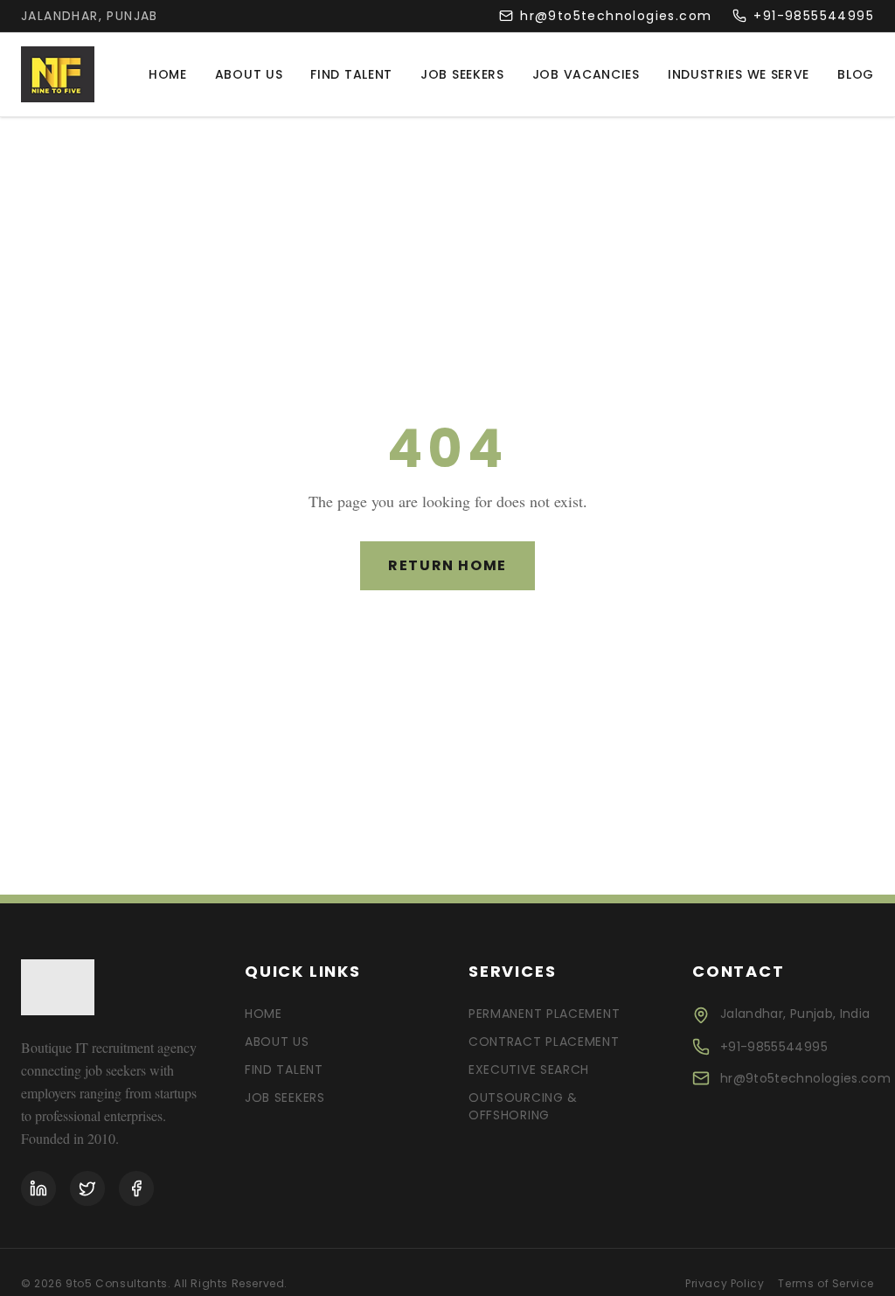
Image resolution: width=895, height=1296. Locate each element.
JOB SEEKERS (285, 1097)
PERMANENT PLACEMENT (544, 1013)
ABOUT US (277, 1041)
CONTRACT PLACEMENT (544, 1041)
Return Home (447, 565)
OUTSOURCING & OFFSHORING (523, 1106)
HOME (263, 1013)
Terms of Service (826, 1284)
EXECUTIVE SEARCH (528, 1069)
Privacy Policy (724, 1284)
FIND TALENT (284, 1069)
